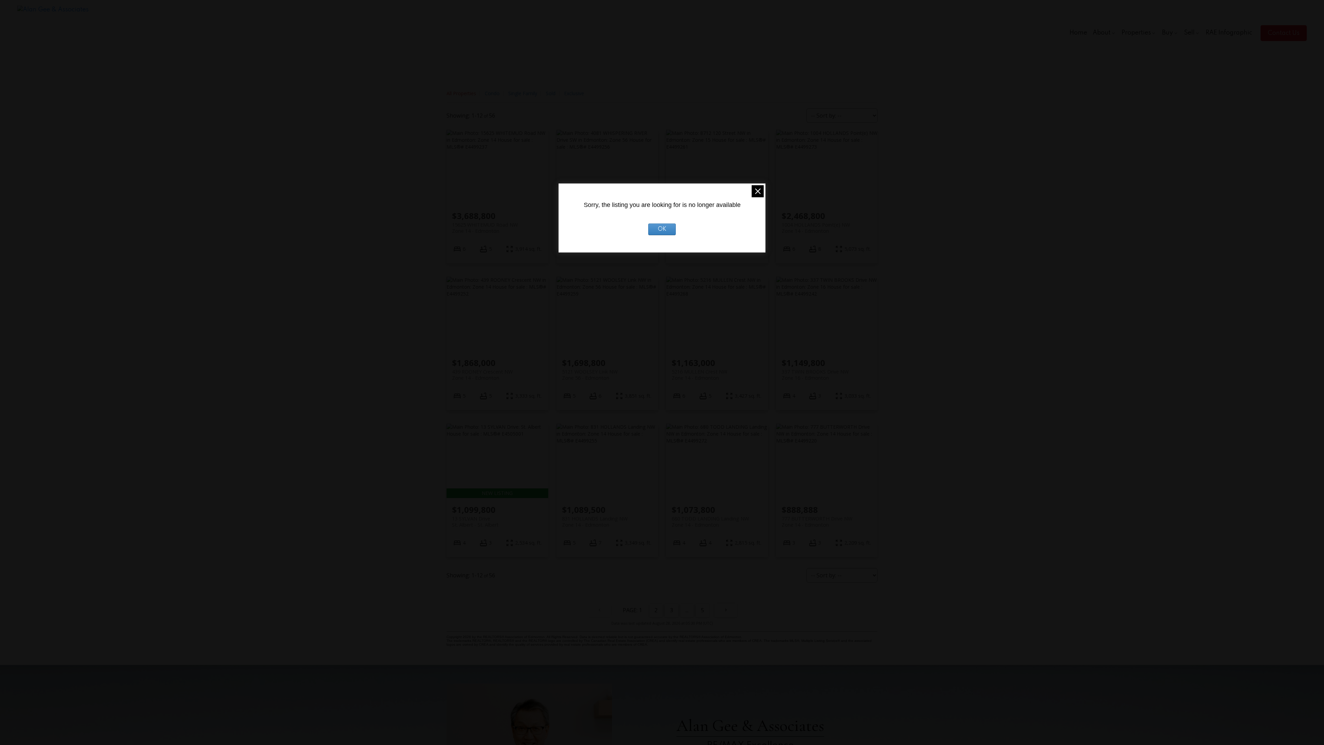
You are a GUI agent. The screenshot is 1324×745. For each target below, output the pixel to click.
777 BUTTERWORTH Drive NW (817, 521)
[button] (1284, 33)
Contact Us (1284, 33)
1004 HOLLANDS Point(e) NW (816, 227)
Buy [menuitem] (1167, 33)
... (687, 610)
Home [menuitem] (1078, 33)
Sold (550, 93)
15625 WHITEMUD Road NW (485, 227)
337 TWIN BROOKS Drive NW (815, 374)
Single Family (522, 93)
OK (662, 229)
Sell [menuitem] (1189, 33)
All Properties (461, 93)
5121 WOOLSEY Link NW (590, 374)
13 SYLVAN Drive (475, 521)
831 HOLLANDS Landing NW (595, 521)
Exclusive (574, 93)
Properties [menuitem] (1136, 33)
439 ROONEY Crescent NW (482, 374)
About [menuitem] (1102, 33)
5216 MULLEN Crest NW (699, 374)
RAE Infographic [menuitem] (1229, 33)
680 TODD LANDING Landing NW (710, 521)
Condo (492, 93)
